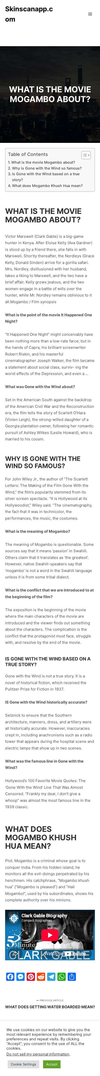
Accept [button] (51, 1064)
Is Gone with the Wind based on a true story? (45, 177)
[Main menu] (90, 14)
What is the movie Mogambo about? (43, 162)
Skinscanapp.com (29, 14)
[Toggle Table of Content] (83, 155)
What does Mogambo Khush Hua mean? (47, 185)
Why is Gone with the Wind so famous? (47, 168)
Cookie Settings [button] (23, 1064)
